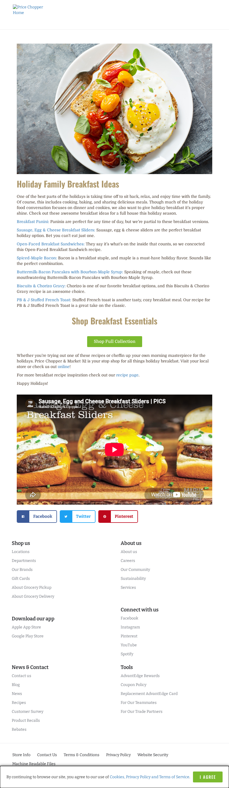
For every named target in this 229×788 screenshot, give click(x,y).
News (17, 693)
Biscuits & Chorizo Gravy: (41, 286)
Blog (16, 684)
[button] (37, 516)
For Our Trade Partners (142, 711)
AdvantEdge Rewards (140, 675)
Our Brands (22, 569)
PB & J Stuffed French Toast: (44, 300)
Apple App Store (26, 627)
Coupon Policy (133, 684)
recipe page (127, 375)
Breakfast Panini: (33, 221)
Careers (128, 560)
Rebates (19, 729)
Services (128, 587)
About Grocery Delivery (33, 596)
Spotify (127, 654)
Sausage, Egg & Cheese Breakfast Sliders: (56, 230)
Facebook (129, 618)
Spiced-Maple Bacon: (37, 258)
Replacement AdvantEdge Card (149, 693)
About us (129, 551)
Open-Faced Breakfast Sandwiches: (51, 244)
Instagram (130, 627)
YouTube (129, 645)
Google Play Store (28, 636)
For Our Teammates (139, 702)
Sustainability (133, 578)
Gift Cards (21, 578)
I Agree (208, 777)
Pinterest (129, 636)
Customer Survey (27, 711)
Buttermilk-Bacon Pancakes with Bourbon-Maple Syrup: (70, 272)
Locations (21, 551)
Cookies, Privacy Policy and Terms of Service (149, 777)
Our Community (135, 569)
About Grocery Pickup (31, 587)
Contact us (21, 675)
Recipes (19, 702)
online (64, 366)
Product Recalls (26, 720)
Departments (24, 560)
